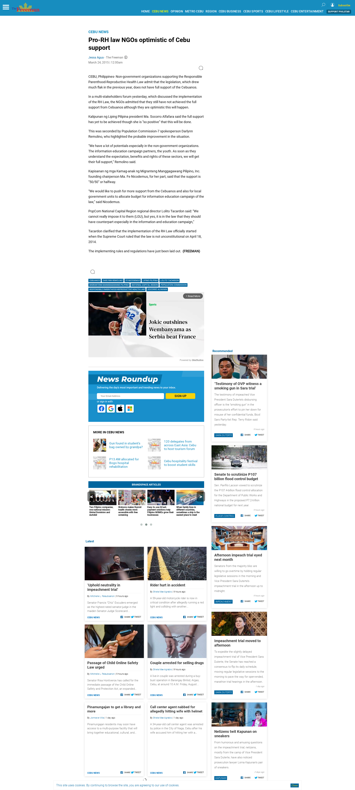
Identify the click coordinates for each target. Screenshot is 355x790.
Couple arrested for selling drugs (177, 663)
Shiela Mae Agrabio (162, 591)
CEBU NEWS (160, 11)
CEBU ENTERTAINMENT (307, 11)
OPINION (177, 11)
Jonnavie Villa (97, 718)
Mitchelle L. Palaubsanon (102, 596)
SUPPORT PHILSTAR (339, 11)
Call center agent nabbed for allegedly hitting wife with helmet (176, 709)
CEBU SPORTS (253, 11)
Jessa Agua (96, 57)
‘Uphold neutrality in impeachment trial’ (103, 587)
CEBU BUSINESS (230, 11)
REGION (211, 11)
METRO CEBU (194, 11)
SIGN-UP (180, 396)
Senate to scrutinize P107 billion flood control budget (236, 476)
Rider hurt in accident (167, 585)
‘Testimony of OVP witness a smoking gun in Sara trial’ (238, 385)
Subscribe (344, 5)
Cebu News (98, 32)
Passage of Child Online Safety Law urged (112, 665)
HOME (145, 11)
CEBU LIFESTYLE (277, 11)
